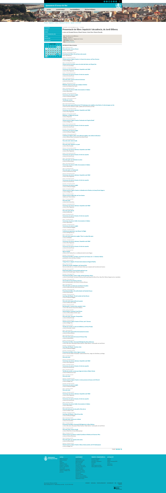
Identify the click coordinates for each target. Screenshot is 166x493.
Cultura (56, 23)
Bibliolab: (75, 84)
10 (46, 50)
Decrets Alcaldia (79, 462)
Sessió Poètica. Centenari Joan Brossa (72, 311)
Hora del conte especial (73, 301)
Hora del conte (66, 200)
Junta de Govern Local (80, 465)
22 (57, 52)
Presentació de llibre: (74, 54)
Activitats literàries (70, 42)
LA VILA (49, 9)
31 (46, 56)
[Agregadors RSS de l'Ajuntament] (116, 1)
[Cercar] (120, 1)
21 (55, 52)
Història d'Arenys (63, 460)
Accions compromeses (80, 472)
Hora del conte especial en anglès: (78, 236)
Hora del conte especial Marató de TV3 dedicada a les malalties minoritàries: (88, 105)
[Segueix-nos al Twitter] (107, 1)
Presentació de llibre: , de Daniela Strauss (77, 291)
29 (57, 54)
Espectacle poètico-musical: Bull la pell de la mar (75, 270)
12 (50, 50)
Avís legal (93, 483)
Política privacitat (101, 483)
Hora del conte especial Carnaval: (75, 337)
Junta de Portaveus (80, 469)
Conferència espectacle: (74, 231)
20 (53, 52)
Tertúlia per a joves (67, 100)
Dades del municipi (64, 458)
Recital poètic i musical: (74, 306)
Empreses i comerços (64, 465)
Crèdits (120, 484)
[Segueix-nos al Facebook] (104, 1)
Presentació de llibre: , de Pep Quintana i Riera (78, 275)
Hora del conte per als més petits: (74, 409)
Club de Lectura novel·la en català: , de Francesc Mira (81, 434)
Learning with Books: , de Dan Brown (76, 296)
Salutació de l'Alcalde (80, 460)
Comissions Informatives (81, 466)
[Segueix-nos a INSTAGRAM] (111, 1)
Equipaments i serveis (80, 470)
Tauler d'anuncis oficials (96, 465)
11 (48, 50)
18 (48, 52)
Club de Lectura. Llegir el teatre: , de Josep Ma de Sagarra (84, 190)
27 (53, 54)
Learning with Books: (72, 347)
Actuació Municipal (95, 458)
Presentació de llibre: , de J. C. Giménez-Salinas (83, 256)
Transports (62, 462)
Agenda (72, 23)
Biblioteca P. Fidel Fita (65, 23)
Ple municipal (78, 464)
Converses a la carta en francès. (76, 74)
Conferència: (81, 135)
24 (46, 54)
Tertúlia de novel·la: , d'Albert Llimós (79, 371)
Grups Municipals (79, 468)
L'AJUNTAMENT (60, 9)
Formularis (93, 462)
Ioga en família (66, 251)
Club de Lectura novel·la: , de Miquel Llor (79, 64)
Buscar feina (48, 40)
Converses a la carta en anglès (70, 95)
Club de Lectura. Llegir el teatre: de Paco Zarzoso (81, 59)
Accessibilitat (110, 483)
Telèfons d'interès (63, 464)
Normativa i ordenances (96, 461)
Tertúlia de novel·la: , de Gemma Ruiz (75, 265)
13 (53, 50)
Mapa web (119, 483)
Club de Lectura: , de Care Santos (74, 195)
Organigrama (78, 458)
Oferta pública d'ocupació (96, 466)
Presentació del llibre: (74, 352)
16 (59, 50)
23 (59, 52)
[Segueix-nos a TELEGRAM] (114, 1)
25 (48, 54)
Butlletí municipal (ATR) (50, 34)
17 (46, 52)
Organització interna (80, 478)
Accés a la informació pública (82, 477)
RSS (115, 483)
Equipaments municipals (65, 469)
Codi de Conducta (79, 474)
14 (55, 50)
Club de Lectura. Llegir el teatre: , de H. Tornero (77, 321)
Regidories (51, 23)
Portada (46, 23)
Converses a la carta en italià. (76, 90)
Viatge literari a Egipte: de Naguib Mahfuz (79, 262)
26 (50, 54)
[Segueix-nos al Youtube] (109, 1)
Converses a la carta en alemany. (76, 69)
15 (57, 50)
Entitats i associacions (64, 466)
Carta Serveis (78, 473)
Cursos (46, 36)
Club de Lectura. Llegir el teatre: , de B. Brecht (81, 380)
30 (59, 54)
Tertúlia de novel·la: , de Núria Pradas (78, 326)
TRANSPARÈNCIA (75, 9)
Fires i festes (62, 468)
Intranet (87, 483)
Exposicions (47, 38)
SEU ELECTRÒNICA (90, 9)
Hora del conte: (71, 49)
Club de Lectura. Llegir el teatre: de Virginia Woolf (78, 120)
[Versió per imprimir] (121, 449)
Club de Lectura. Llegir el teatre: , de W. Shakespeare (82, 445)
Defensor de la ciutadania (81, 475)
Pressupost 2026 (95, 460)
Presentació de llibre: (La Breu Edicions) (78, 342)
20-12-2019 (78, 23)
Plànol (61, 461)
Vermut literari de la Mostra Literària (72, 281)
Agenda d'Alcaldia (79, 461)
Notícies (46, 29)
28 (55, 54)
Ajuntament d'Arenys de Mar (56, 6)
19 (50, 52)
